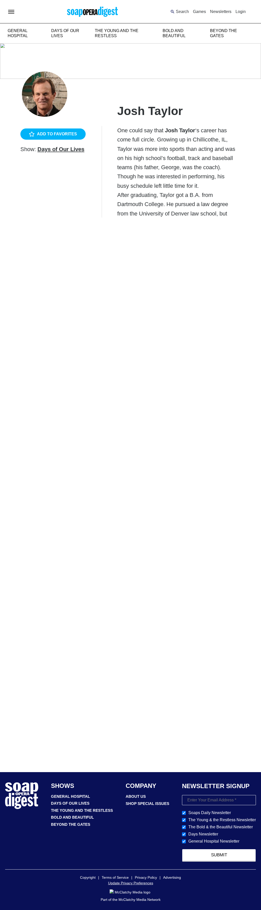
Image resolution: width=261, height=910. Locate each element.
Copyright (88, 877)
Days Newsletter (203, 834)
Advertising (172, 877)
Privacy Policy (146, 877)
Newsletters (220, 11)
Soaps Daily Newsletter (209, 813)
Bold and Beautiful (72, 817)
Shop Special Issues (147, 803)
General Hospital (70, 796)
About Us (136, 796)
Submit (219, 855)
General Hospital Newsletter (213, 841)
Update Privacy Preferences (130, 883)
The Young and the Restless (82, 810)
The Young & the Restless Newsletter (222, 820)
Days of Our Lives (60, 149)
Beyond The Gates (70, 824)
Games (199, 11)
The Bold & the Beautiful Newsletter (220, 827)
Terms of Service (115, 877)
